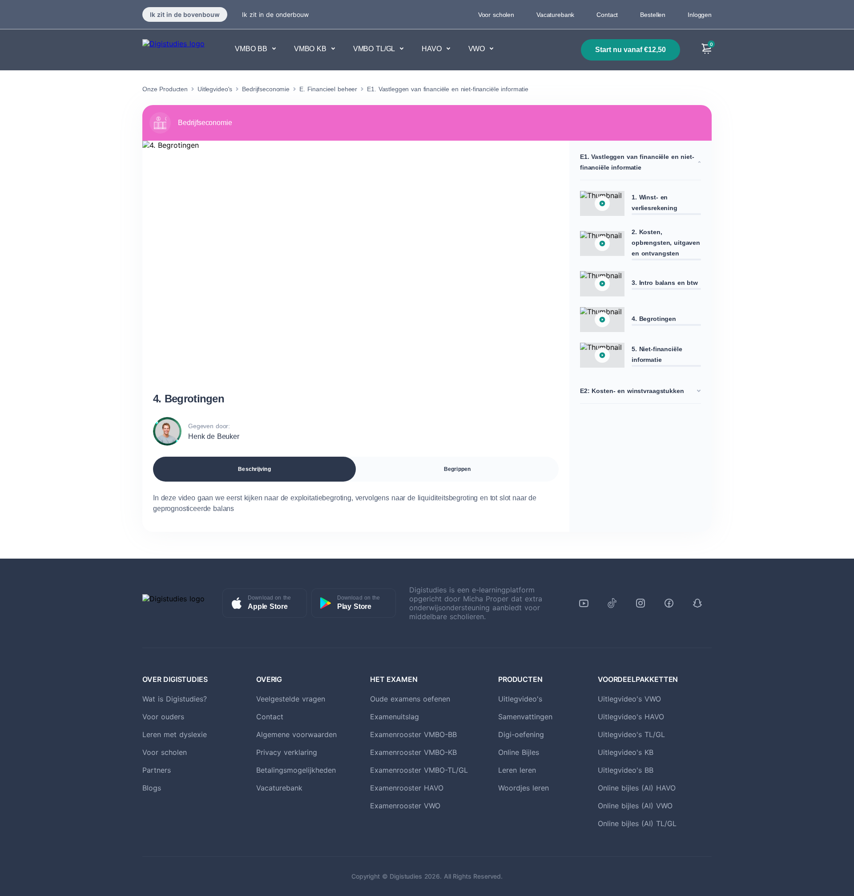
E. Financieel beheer (328, 89)
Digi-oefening (521, 734)
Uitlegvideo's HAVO (631, 716)
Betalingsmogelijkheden (296, 770)
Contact (607, 14)
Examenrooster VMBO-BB (413, 734)
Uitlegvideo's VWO (629, 698)
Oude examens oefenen (410, 698)
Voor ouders (163, 716)
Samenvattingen (525, 716)
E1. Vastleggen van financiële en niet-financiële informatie (447, 89)
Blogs (151, 787)
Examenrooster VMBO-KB (413, 752)
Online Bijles (518, 752)
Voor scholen (496, 14)
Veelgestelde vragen (290, 698)
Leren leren (517, 770)
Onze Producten (165, 89)
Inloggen (700, 14)
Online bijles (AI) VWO (635, 805)
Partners (156, 770)
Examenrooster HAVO (406, 787)
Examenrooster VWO (405, 805)
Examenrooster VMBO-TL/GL (419, 770)
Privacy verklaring (286, 752)
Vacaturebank (555, 14)
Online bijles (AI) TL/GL (637, 823)
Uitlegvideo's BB (625, 770)
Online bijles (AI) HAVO (637, 787)
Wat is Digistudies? (174, 698)
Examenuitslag (394, 716)
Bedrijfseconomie (266, 89)
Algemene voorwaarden (296, 734)
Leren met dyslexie (174, 734)
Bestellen (652, 14)
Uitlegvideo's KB (625, 752)
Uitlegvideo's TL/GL (631, 734)
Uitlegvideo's (214, 89)
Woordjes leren (523, 787)
